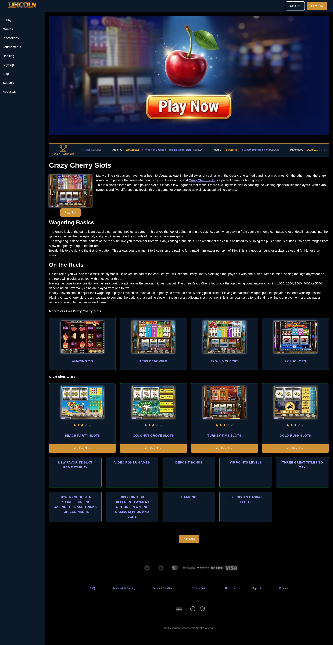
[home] (23, 9)
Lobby (7, 20)
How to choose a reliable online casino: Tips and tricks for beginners (75, 504)
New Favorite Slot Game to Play (75, 465)
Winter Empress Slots (235, 149)
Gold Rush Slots (295, 435)
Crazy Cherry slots (202, 180)
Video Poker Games (132, 462)
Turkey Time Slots (224, 435)
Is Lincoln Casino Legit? (246, 499)
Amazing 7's (82, 361)
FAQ (92, 588)
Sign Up (295, 5)
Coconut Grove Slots (153, 435)
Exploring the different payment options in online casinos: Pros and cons (132, 506)
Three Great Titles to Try (302, 465)
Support (8, 82)
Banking (8, 56)
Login (6, 74)
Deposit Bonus (188, 462)
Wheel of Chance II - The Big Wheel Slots (148, 149)
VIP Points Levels (246, 462)
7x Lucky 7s (295, 361)
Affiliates (283, 588)
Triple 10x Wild (153, 361)
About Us (9, 91)
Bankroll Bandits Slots (316, 149)
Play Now (317, 5)
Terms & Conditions (163, 588)
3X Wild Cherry (224, 361)
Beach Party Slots (82, 435)
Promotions (11, 38)
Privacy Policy (199, 588)
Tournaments (12, 47)
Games (8, 29)
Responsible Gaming (123, 588)
